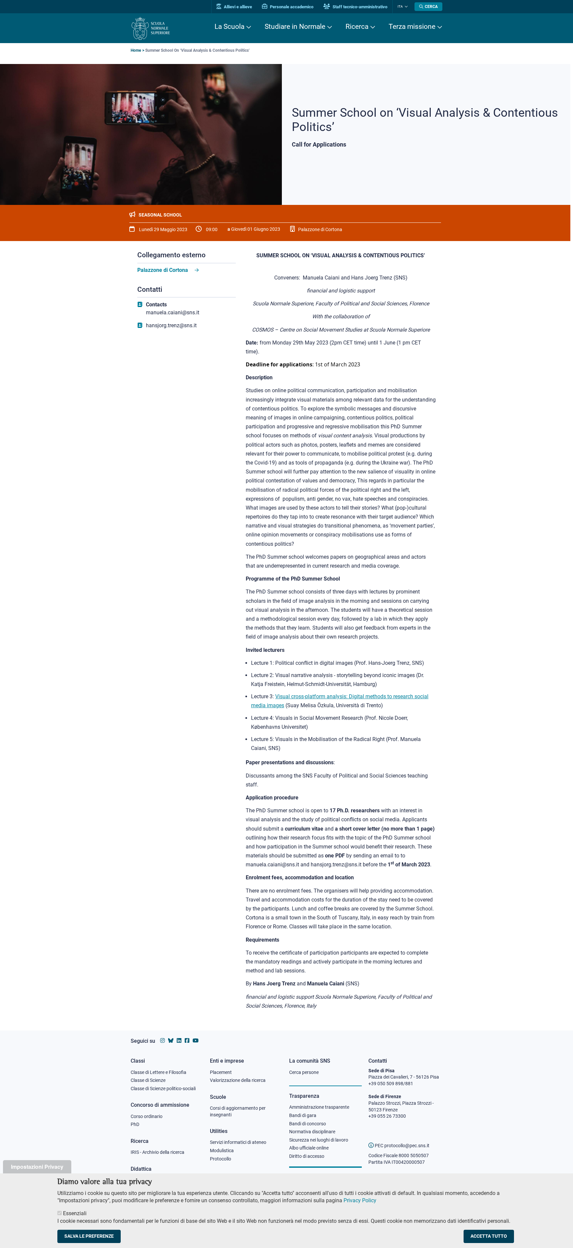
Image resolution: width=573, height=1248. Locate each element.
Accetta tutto (489, 1236)
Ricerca (357, 27)
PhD (135, 1124)
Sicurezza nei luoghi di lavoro (318, 1140)
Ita (400, 6)
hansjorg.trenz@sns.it (171, 325)
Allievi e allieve (237, 6)
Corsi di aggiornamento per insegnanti (238, 1111)
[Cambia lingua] (405, 6)
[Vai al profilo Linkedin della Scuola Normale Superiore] (179, 1040)
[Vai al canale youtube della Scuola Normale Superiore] (196, 1040)
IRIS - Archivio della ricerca (157, 1152)
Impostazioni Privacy (37, 1166)
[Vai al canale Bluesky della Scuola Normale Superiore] (170, 1040)
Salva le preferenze (89, 1236)
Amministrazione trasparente (319, 1107)
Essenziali (75, 1213)
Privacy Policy (360, 1200)
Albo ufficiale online (309, 1148)
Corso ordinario (146, 1116)
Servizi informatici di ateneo (238, 1142)
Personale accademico (291, 6)
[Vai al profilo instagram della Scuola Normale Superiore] (162, 1040)
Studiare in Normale (295, 27)
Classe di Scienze (148, 1080)
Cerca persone (304, 1072)
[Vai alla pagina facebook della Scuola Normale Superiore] (187, 1040)
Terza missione (412, 27)
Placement (221, 1072)
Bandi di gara (302, 1115)
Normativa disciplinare (312, 1131)
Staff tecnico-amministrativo (359, 6)
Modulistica (222, 1150)
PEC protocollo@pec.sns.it (401, 1145)
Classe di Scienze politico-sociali (163, 1088)
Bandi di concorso (307, 1123)
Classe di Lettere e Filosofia (158, 1072)
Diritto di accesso (306, 1156)
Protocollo (220, 1158)
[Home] (151, 28)
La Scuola (229, 27)
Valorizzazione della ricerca (238, 1080)
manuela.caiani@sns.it (172, 312)
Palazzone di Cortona (162, 270)
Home (136, 50)
